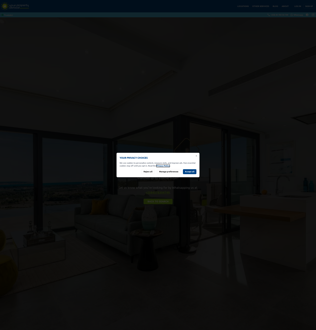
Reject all (148, 171)
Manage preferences (168, 171)
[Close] (196, 156)
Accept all (189, 171)
